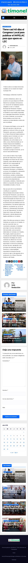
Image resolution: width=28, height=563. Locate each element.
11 (10, 439)
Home (14, 552)
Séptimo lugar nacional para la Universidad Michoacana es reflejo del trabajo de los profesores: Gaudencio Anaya (9, 270)
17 (7, 442)
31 (7, 449)
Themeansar (14, 549)
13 (17, 439)
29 (23, 446)
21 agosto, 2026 (9, 478)
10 (7, 439)
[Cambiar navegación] (14, 18)
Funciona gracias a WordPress (9, 547)
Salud (5, 488)
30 (4, 449)
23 (4, 446)
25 (10, 446)
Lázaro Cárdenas (7, 26)
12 (14, 439)
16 (4, 442)
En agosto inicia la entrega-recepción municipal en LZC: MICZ (19, 267)
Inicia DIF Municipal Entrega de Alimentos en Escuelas (14, 556)
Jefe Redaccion (14, 45)
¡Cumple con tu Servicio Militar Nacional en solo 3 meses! (13, 307)
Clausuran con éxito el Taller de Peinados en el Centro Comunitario (14, 524)
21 (20, 442)
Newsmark (22, 547)
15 (23, 439)
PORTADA (14, 559)
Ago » (16, 452)
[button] (24, 17)
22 (23, 442)
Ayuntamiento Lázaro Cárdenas (11, 504)
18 (10, 442)
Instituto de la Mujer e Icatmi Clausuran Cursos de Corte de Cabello (14, 508)
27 (17, 446)
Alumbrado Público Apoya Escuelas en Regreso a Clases (11, 338)
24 (7, 446)
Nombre (5, 390)
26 (14, 446)
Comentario (6, 361)
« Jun (11, 452)
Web (4, 407)
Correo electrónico (8, 399)
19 (14, 442)
